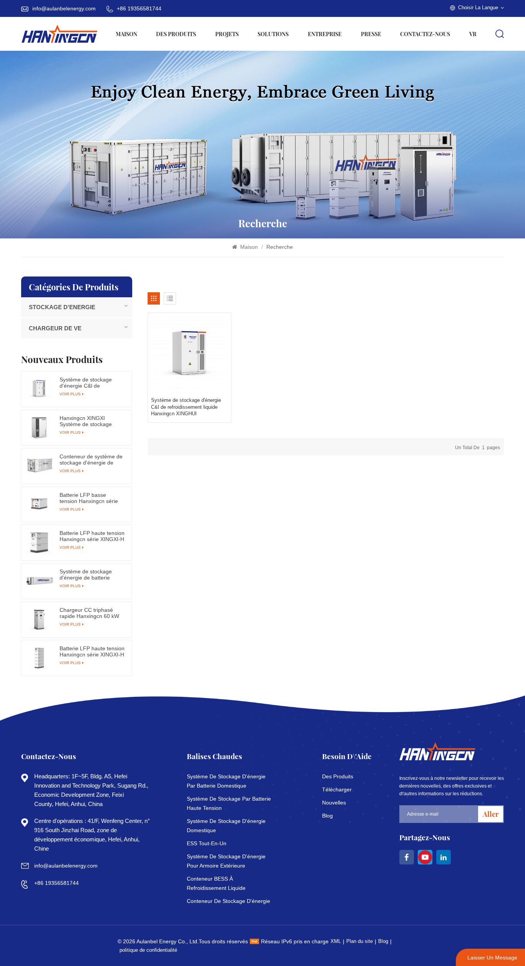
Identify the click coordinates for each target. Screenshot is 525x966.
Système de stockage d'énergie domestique (226, 825)
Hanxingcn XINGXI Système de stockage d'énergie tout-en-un (86, 421)
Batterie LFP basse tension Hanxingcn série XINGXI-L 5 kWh (89, 498)
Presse (371, 34)
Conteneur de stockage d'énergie (228, 901)
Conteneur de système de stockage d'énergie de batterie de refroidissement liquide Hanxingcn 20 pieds (92, 459)
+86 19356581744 (139, 8)
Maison (126, 34)
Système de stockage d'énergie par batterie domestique (226, 781)
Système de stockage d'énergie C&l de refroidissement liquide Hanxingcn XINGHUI (186, 406)
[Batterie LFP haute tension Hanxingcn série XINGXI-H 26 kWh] (39, 658)
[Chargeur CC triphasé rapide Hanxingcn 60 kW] (39, 619)
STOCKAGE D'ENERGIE (62, 307)
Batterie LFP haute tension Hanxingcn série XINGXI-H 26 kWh (92, 651)
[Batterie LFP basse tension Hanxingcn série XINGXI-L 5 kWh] (39, 504)
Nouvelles (334, 802)
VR (473, 34)
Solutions (273, 34)
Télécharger (337, 789)
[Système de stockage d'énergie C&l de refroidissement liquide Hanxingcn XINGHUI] (189, 354)
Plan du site (359, 941)
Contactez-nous (425, 34)
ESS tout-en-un (206, 843)
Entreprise (325, 34)
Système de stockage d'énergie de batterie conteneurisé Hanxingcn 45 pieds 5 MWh (89, 574)
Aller (490, 813)
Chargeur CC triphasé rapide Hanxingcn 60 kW (89, 613)
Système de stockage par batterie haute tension (229, 803)
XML (336, 941)
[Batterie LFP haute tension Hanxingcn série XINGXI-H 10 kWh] (39, 542)
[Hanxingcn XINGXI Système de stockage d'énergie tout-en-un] (39, 427)
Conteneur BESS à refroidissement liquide (216, 883)
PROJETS (227, 34)
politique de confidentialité (148, 950)
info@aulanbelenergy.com (64, 8)
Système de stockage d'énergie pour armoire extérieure (226, 861)
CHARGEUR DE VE (55, 328)
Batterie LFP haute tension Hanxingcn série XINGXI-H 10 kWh (92, 536)
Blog (327, 816)
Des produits (176, 34)
